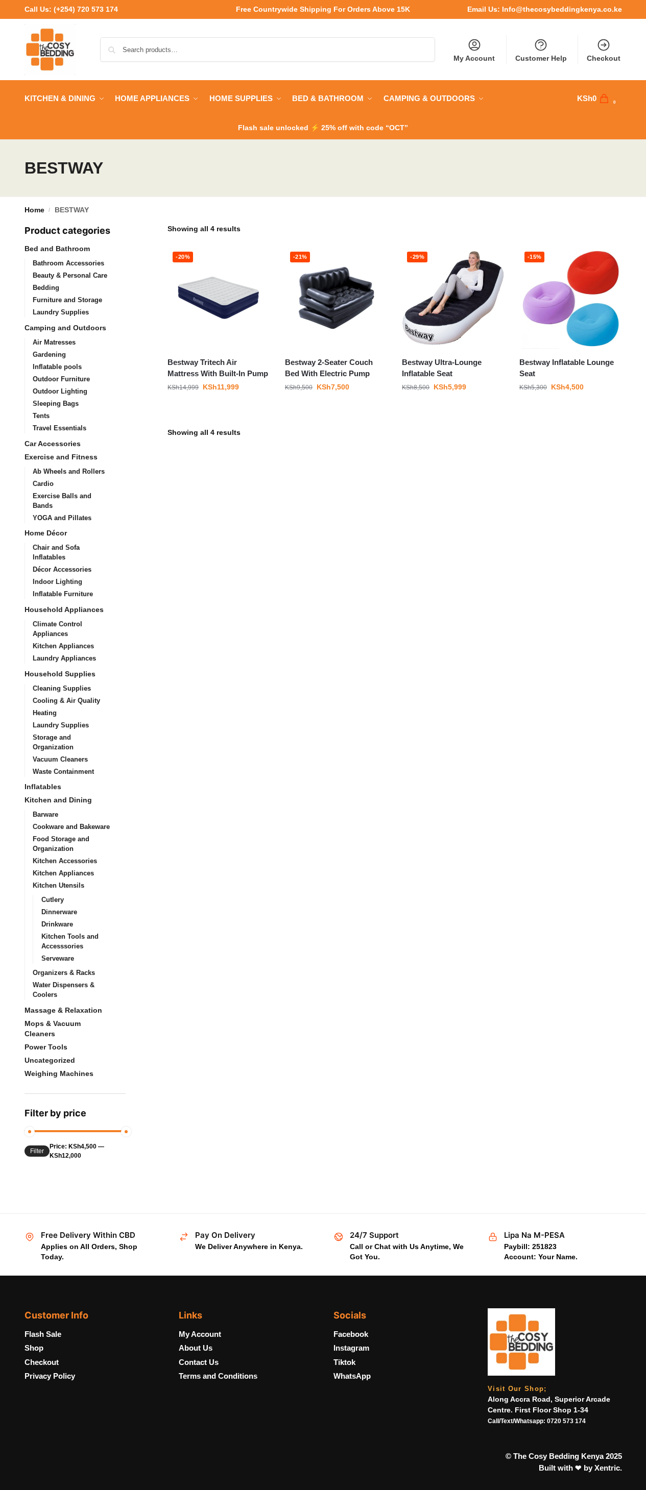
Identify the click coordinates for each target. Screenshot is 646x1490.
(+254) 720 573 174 (86, 9)
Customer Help (541, 58)
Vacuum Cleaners (60, 759)
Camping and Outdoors (65, 328)
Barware (45, 814)
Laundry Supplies (61, 312)
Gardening (49, 354)
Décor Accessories (62, 569)
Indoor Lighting (57, 581)
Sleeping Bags (56, 403)
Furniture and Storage (67, 300)
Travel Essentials (59, 428)
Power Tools (46, 1047)
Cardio (43, 483)
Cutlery (52, 899)
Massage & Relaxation (63, 1010)
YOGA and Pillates (62, 518)
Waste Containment (63, 771)
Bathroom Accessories (68, 263)
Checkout (603, 58)
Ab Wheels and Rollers (69, 471)
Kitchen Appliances (63, 646)
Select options (570, 409)
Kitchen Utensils (58, 885)
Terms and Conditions (218, 1376)
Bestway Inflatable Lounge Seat (566, 368)
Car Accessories (53, 443)
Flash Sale (43, 1334)
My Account (474, 58)
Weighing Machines (59, 1073)
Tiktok (344, 1362)
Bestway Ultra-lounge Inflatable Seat (442, 368)
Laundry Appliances (64, 658)
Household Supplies (60, 674)
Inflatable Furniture (63, 594)
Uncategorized (50, 1060)
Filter (37, 1151)
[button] (599, 98)
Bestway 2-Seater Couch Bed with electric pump (329, 368)
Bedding (46, 287)
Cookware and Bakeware (71, 827)
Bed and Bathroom (57, 249)
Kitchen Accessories (65, 861)
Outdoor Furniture (61, 379)
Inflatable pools (57, 367)
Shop (34, 1348)
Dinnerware (59, 912)
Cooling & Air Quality (66, 700)
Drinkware (57, 924)
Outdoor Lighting (60, 391)
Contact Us (199, 1362)
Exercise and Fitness (61, 457)
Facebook (350, 1334)
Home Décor (46, 533)
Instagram (351, 1348)
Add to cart (218, 409)
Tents (41, 416)
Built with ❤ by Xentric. (580, 1467)
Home (34, 210)
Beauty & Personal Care (70, 275)
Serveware (57, 958)
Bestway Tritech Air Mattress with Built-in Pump (218, 368)
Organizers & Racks (64, 972)
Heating (45, 713)
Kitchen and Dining (58, 800)
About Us (195, 1348)
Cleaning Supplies (62, 688)
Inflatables (43, 787)
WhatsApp (352, 1376)
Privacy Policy (50, 1376)
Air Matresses (54, 342)
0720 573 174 (566, 1421)
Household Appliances (64, 609)
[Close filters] (129, 230)
